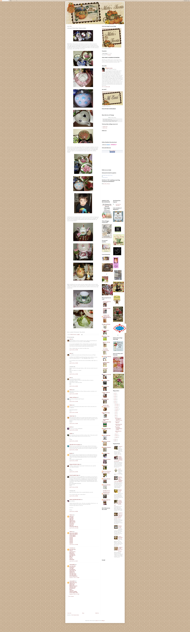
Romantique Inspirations (107, 447)
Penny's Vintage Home (106, 435)
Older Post (97, 613)
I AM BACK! (120, 446)
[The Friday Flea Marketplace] (118, 205)
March (116, 434)
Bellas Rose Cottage (106, 336)
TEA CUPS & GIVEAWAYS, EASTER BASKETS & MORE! (118, 428)
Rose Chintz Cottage (106, 453)
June (116, 413)
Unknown (71, 389)
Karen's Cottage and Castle (106, 393)
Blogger (103, 620)
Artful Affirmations (106, 330)
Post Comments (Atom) (75, 614)
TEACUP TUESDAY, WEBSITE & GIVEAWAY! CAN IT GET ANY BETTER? (118, 459)
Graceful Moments (106, 386)
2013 (115, 399)
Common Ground (106, 350)
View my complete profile (106, 86)
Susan (71, 339)
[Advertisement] (83, 605)
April (116, 416)
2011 (115, 402)
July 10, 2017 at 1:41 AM (73, 561)
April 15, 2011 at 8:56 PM (74, 393)
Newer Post (69, 613)
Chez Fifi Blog (105, 349)
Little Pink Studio (106, 405)
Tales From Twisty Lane (107, 471)
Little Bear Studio (106, 399)
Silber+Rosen (105, 465)
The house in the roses (106, 478)
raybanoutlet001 (72, 564)
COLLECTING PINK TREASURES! (118, 425)
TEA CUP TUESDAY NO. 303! (120, 526)
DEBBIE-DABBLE (106, 362)
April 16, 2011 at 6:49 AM (74, 441)
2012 (115, 401)
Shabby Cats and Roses (107, 459)
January (116, 437)
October (116, 407)
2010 (115, 439)
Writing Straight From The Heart (106, 500)
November (117, 405)
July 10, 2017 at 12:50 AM (74, 544)
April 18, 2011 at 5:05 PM (74, 495)
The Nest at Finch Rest (106, 484)
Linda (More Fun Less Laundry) (75, 444)
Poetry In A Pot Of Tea (106, 441)
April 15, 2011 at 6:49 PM (74, 386)
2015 (115, 396)
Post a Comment (71, 596)
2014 (115, 397)
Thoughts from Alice (106, 492)
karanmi (71, 453)
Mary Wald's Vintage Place (106, 413)
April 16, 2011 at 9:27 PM (74, 471)
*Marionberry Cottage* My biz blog (107, 309)
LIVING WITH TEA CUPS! (118, 432)
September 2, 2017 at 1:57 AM (74, 594)
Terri (70, 377)
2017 (115, 393)
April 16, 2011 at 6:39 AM (74, 430)
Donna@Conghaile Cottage (74, 475)
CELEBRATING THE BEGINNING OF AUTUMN (120, 549)
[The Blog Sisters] (118, 221)
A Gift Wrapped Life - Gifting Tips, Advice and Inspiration (107, 317)
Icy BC (71, 427)
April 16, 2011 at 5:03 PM (74, 460)
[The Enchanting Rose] (107, 218)
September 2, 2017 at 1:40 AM (74, 577)
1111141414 (71, 548)
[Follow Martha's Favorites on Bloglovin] (106, 145)
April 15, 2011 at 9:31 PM (74, 401)
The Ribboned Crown (106, 490)
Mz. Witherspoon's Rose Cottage (107, 429)
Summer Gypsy (72, 416)
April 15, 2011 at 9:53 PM (74, 412)
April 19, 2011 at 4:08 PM (74, 511)
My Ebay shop (105, 126)
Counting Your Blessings (107, 356)
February (116, 435)
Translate (109, 54)
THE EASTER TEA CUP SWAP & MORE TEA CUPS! (118, 419)
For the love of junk (106, 380)
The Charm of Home (106, 472)
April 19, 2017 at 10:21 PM (74, 527)
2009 (115, 440)
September (117, 408)
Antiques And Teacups (73, 397)
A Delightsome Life (106, 315)
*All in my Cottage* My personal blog (107, 302)
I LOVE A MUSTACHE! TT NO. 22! (120, 537)
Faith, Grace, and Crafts (107, 374)
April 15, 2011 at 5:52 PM (74, 363)
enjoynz (96, 620)
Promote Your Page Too (105, 177)
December (117, 404)
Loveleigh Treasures (106, 406)
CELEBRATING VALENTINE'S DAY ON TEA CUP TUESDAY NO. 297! (118, 515)
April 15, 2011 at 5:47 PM (74, 349)
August (116, 410)
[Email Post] (81, 334)
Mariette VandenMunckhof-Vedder (75, 499)
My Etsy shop (105, 127)
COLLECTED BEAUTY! (117, 422)
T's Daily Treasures (106, 493)
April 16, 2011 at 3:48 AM (74, 423)
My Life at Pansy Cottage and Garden (107, 422)
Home (83, 613)
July (116, 412)
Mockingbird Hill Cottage (106, 420)
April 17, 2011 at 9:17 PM (74, 487)
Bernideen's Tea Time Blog (106, 343)
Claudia (71, 433)
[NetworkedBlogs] (112, 150)
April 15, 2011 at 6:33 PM (74, 374)
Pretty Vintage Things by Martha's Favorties (107, 175)
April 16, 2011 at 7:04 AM (74, 449)
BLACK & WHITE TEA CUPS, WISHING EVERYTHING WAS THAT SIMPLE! (118, 479)
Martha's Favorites (109, 68)
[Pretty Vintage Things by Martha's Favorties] (102, 176)
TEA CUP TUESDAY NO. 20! (120, 490)
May (116, 415)
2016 (115, 394)
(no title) (119, 468)
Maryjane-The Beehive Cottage (75, 464)
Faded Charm (105, 368)
